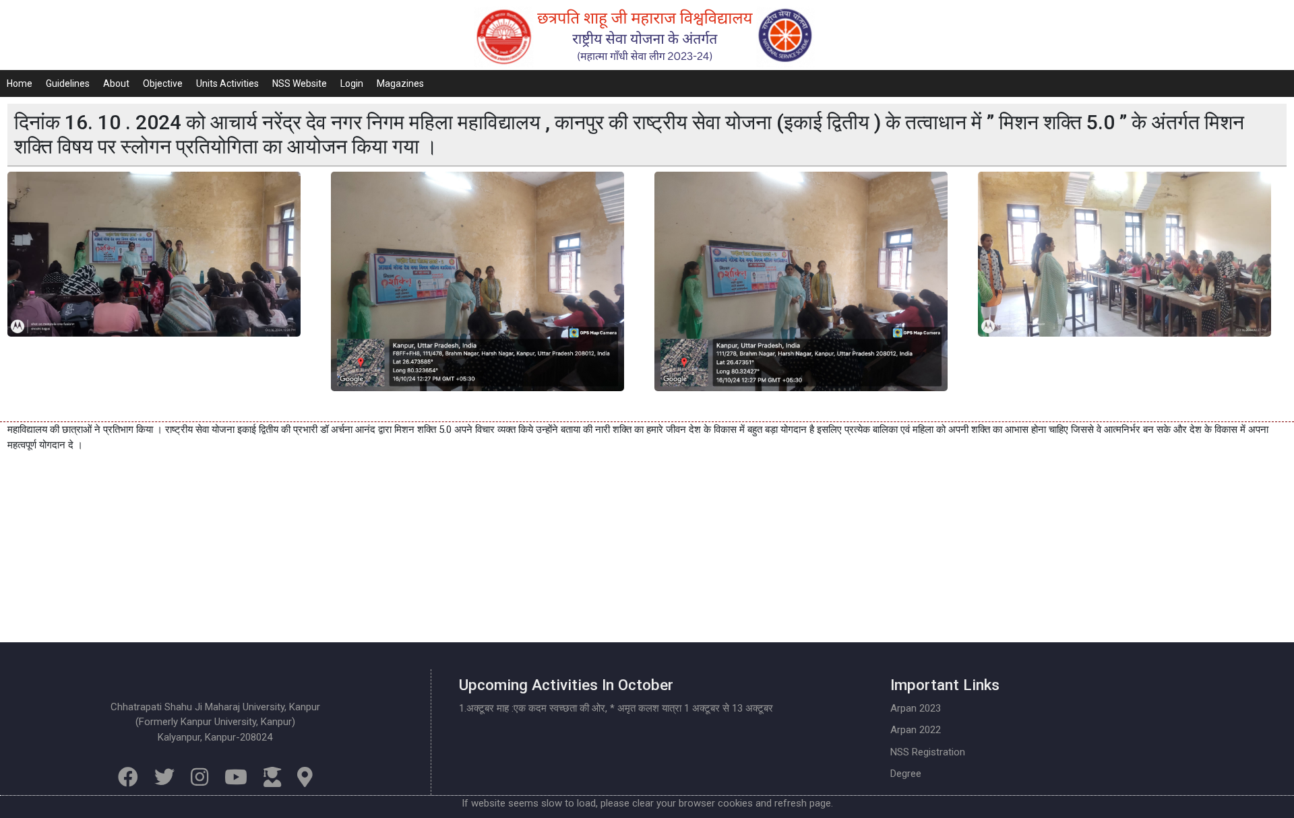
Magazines (400, 83)
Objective (163, 83)
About (116, 83)
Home (19, 83)
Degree (905, 774)
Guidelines (68, 83)
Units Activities (227, 83)
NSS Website (299, 83)
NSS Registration (927, 752)
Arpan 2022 (915, 730)
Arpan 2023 (915, 708)
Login (351, 83)
